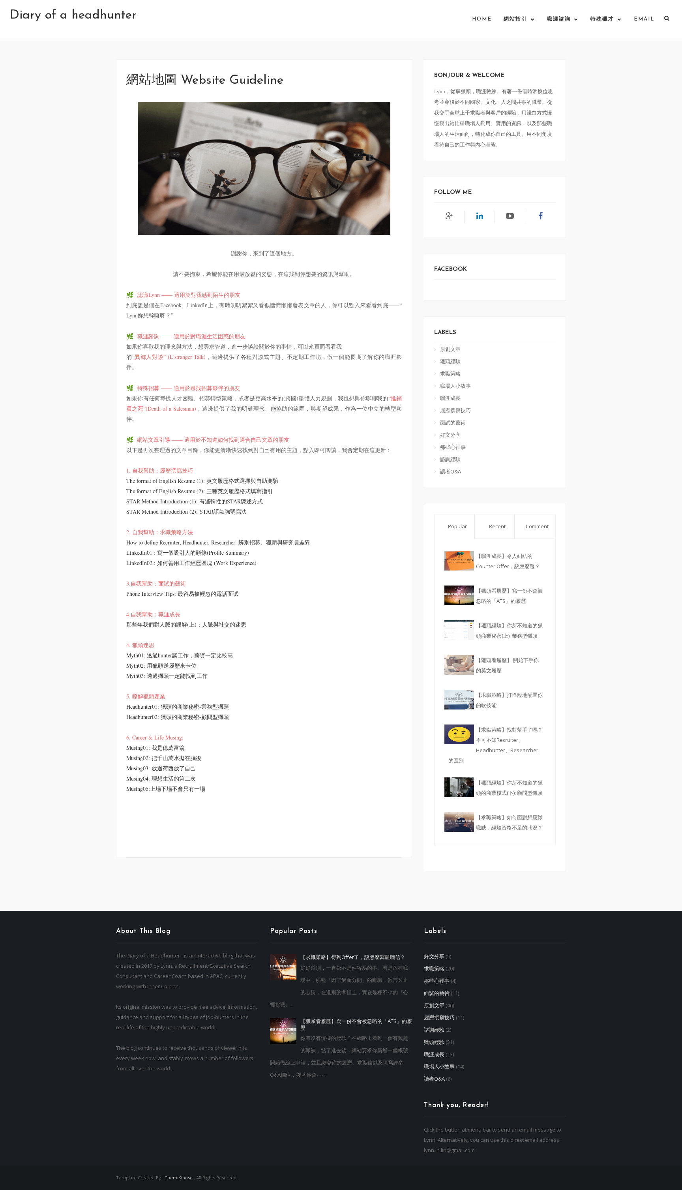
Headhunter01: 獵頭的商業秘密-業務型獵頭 (177, 706)
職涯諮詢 (559, 19)
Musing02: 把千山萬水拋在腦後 (163, 758)
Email (644, 19)
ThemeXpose (178, 1178)
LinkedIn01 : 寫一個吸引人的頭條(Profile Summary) (187, 552)
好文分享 (450, 434)
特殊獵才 (602, 19)
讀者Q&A (450, 471)
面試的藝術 (453, 422)
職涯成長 (450, 398)
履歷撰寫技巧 (455, 410)
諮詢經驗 (450, 459)
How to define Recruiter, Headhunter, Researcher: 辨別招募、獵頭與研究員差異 (218, 542)
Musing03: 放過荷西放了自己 (161, 768)
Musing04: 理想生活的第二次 (161, 778)
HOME (482, 19)
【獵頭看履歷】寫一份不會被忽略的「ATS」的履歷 (356, 1024)
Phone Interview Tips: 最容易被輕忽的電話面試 (182, 593)
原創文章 (450, 349)
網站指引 (515, 19)
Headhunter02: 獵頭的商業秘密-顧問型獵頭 (177, 717)
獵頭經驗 (450, 361)
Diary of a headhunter (73, 15)
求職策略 (450, 373)
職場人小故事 (455, 385)
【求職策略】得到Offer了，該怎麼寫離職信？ (352, 957)
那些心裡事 (453, 446)
